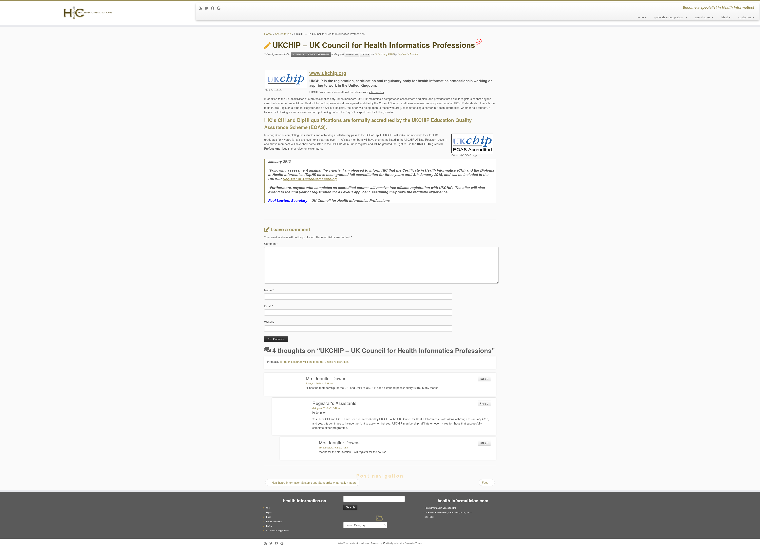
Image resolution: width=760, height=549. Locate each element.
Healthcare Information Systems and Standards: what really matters (312, 482)
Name (269, 290)
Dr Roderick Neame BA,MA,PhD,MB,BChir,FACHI (448, 512)
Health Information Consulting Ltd (440, 507)
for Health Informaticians (357, 543)
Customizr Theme (413, 543)
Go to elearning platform (277, 530)
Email (268, 306)
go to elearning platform (670, 17)
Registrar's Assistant (408, 54)
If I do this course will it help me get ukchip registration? (315, 362)
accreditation (352, 54)
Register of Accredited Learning (310, 178)
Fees (487, 482)
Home (268, 34)
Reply (484, 378)
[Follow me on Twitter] (208, 7)
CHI (268, 507)
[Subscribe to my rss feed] (202, 7)
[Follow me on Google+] (220, 7)
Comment (271, 244)
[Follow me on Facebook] (214, 7)
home (641, 17)
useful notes (703, 17)
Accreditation (283, 34)
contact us (745, 17)
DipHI (269, 512)
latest (725, 17)
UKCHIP (365, 54)
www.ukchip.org (327, 72)
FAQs (269, 525)
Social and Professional (318, 54)
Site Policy (429, 516)
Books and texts (274, 521)
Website (269, 322)
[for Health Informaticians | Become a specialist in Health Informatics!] (87, 13)
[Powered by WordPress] (384, 542)
